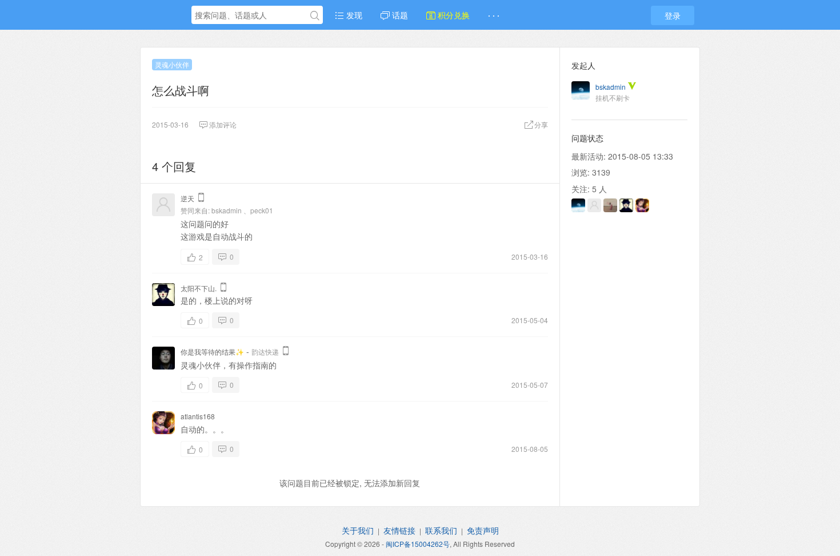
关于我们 (358, 530)
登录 (673, 15)
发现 (353, 15)
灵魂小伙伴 (172, 64)
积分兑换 (452, 15)
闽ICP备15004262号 (418, 544)
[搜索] (315, 15)
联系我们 (441, 530)
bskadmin (226, 210)
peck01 (261, 210)
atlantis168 (198, 416)
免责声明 (483, 530)
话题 (399, 15)
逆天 (187, 198)
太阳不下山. (199, 288)
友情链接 (399, 530)
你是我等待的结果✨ (212, 351)
